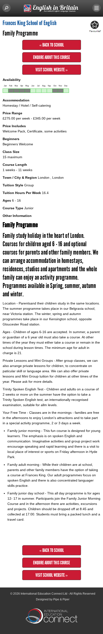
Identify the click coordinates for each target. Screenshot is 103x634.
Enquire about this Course (51, 57)
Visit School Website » (51, 70)
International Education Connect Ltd (44, 593)
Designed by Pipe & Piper (52, 599)
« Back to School (51, 45)
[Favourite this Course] (94, 27)
